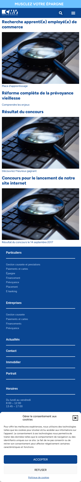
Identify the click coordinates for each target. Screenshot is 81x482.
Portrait (11, 373)
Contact (11, 351)
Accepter (40, 459)
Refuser (40, 470)
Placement (12, 286)
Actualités (13, 339)
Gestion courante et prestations (23, 264)
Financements (13, 323)
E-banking (11, 291)
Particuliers (13, 252)
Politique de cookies (38, 477)
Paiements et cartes (17, 268)
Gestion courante (15, 314)
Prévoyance (12, 282)
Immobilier (13, 362)
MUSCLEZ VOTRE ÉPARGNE (39, 4)
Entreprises (13, 303)
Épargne (10, 273)
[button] (75, 418)
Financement (13, 278)
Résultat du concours (23, 111)
